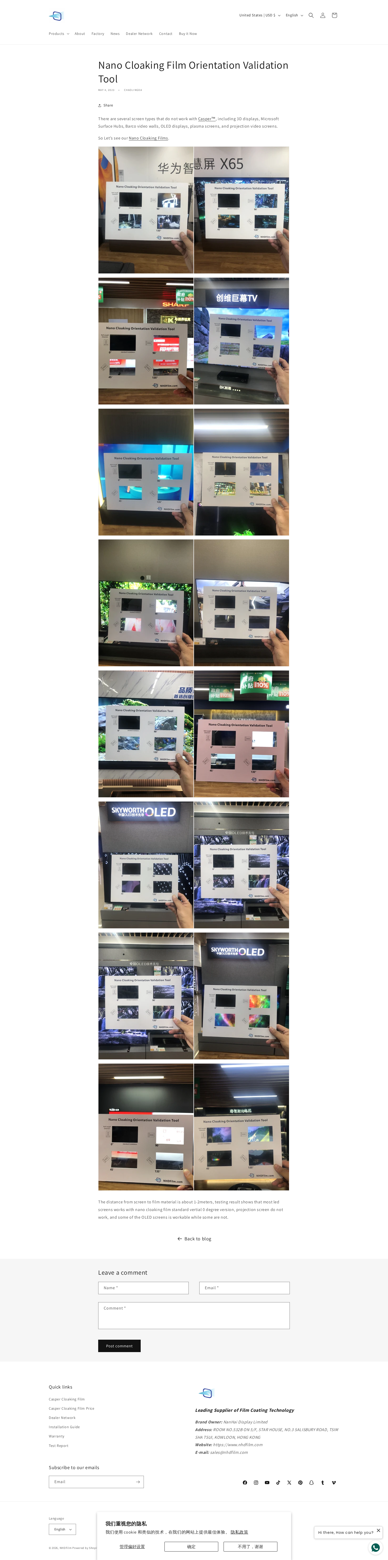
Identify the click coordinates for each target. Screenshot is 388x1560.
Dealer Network (62, 1417)
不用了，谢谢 (250, 1546)
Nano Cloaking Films (148, 138)
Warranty (56, 1436)
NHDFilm (66, 1548)
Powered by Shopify (86, 1548)
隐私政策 (239, 1532)
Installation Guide (64, 1426)
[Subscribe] (138, 1482)
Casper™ (207, 119)
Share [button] (108, 105)
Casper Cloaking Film (67, 1399)
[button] (59, 33)
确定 (191, 1546)
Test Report (59, 1445)
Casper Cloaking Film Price (71, 1408)
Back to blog (197, 1239)
